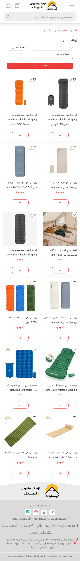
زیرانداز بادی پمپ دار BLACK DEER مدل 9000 (23, 320)
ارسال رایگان (44, 526)
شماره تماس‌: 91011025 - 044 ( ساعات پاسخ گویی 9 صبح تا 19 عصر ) (38, 540)
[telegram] (52, 512)
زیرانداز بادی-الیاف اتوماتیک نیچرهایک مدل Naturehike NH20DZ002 (63, 185)
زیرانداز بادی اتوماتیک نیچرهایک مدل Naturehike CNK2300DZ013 (21, 185)
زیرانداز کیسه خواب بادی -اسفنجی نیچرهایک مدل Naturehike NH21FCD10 (60, 320)
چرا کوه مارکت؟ (67, 526)
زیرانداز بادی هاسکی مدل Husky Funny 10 (21, 455)
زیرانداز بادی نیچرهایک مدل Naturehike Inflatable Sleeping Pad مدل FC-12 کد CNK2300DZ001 (60, 387)
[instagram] (44, 512)
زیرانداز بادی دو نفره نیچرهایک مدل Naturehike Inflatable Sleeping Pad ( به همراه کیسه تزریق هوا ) (22, 387)
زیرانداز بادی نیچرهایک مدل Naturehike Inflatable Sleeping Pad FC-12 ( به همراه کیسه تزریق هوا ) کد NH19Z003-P (61, 117)
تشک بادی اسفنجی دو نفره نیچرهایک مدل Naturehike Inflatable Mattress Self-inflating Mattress (63, 252)
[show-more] (60, 135)
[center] (8, 17)
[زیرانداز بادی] (40, 491)
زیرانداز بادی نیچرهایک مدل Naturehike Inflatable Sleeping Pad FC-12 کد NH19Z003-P (21, 117)
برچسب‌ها (63, 31)
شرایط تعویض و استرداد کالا (50, 519)
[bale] (28, 512)
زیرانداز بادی (46, 31)
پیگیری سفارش (38, 533)
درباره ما (25, 526)
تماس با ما (8, 526)
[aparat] (36, 512)
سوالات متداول (19, 519)
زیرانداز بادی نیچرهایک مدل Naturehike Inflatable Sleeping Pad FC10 (21, 252)
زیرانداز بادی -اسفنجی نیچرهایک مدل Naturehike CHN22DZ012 (61, 455)
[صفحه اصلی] (75, 31)
